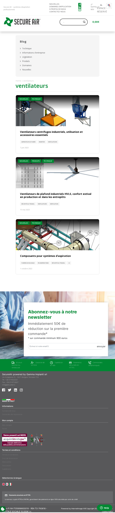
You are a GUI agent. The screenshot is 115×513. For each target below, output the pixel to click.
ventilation (54, 204)
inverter (42, 142)
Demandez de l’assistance (12, 414)
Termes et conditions (10, 455)
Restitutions (6, 462)
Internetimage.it (77, 509)
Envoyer (101, 346)
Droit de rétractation (10, 458)
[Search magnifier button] (84, 22)
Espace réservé (102, 10)
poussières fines (43, 263)
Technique (27, 48)
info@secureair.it (8, 385)
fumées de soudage (27, 263)
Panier (4, 429)
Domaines (27, 65)
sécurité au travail (27, 204)
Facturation (6, 466)
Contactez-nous (57, 12)
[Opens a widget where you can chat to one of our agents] (104, 508)
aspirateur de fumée (28, 142)
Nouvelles (26, 69)
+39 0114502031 (11, 380)
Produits (26, 61)
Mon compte (7, 425)
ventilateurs (52, 142)
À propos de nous (8, 411)
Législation (27, 57)
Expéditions (6, 469)
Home (18, 80)
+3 (69, 263)
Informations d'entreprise (33, 52)
